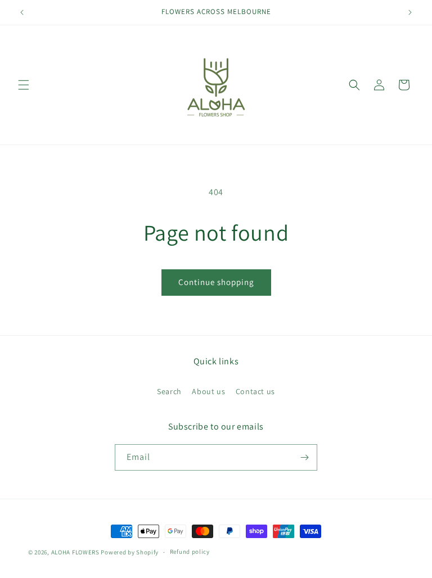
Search (169, 391)
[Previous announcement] (22, 12)
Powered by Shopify (130, 552)
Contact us (255, 391)
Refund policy (190, 552)
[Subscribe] (304, 457)
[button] (23, 85)
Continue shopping (216, 282)
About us (208, 391)
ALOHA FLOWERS (75, 552)
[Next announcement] (410, 12)
